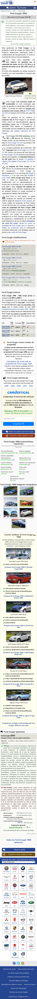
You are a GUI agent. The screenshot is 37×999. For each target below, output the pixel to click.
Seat (14, 940)
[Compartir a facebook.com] (14, 963)
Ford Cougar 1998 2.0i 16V (11, 247)
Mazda (15, 914)
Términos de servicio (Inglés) (18, 992)
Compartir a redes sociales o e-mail (21, 435)
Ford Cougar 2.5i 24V (11, 154)
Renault (23, 931)
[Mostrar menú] (34, 8)
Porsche (14, 931)
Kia (15, 906)
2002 (31, 386)
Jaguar (31, 897)
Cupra (23, 880)
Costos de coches (30, 984)
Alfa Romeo (6, 871)
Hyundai (6, 897)
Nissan (23, 923)
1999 (12, 386)
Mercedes (23, 914)
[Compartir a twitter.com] (18, 963)
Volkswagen (14, 957)
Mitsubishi (6, 923)
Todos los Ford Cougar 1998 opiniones (18, 841)
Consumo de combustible (18, 980)
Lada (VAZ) (23, 906)
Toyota (31, 948)
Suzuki (15, 948)
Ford (14, 11)
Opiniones (12, 8)
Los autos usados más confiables (18, 973)
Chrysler (6, 880)
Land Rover (31, 906)
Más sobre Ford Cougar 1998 (17, 17)
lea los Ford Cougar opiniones (21, 44)
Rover (31, 931)
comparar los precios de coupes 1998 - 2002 (18, 309)
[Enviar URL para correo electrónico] (22, 963)
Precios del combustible (18, 988)
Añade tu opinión (19, 849)
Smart (31, 940)
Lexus (6, 914)
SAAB (6, 940)
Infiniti (14, 897)
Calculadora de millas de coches (11, 984)
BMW (22, 871)
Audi (14, 871)
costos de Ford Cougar (18, 232)
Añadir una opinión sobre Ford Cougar (21, 431)
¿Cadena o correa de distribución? (18, 977)
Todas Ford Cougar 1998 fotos (13, 96)
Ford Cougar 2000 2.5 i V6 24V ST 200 (16, 278)
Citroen (14, 880)
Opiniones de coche (9, 969)
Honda (31, 888)
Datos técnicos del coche (26, 969)
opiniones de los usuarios (23, 201)
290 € (19, 822)
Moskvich (14, 923)
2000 (19, 386)
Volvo (22, 957)
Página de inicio (5, 11)
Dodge (6, 888)
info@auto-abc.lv (23, 996)
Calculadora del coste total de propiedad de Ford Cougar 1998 (19, 362)
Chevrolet (31, 871)
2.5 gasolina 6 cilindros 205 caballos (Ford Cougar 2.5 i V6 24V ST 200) (18, 161)
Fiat (14, 888)
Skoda (23, 940)
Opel (31, 923)
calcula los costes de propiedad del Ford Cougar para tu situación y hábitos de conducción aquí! (18, 225)
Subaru (6, 948)
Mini (31, 914)
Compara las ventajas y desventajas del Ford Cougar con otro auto (30, 97)
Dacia (31, 880)
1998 (6, 386)
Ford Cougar (21, 11)
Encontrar (23, 8)
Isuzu (22, 897)
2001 (25, 386)
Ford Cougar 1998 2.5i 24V (11, 258)
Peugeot (6, 931)
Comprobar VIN (18, 424)
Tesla (22, 948)
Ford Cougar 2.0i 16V (15, 143)
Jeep (6, 906)
